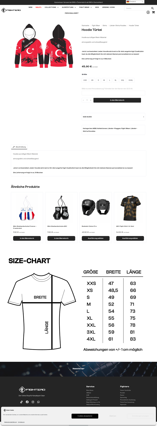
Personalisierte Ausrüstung (127, 400)
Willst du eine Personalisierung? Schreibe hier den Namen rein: (107, 89)
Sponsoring (123, 397)
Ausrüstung (67, 7)
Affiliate (88, 393)
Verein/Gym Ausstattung (127, 402)
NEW (95, 128)
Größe (84, 74)
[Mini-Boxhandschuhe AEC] (61, 208)
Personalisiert (72, 13)
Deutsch (132, 1)
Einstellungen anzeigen (140, 416)
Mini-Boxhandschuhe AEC (57, 226)
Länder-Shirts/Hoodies (118, 25)
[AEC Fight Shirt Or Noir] (130, 208)
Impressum (21, 422)
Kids (97, 7)
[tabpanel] (78, 163)
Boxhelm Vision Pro (89, 226)
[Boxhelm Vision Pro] (96, 208)
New (30, 7)
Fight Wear (84, 7)
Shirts (105, 25)
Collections (50, 7)
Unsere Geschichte (125, 390)
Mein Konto (89, 390)
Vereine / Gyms (108, 7)
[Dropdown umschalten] (58, 7)
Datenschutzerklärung (10, 422)
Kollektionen (102, 128)
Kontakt (122, 393)
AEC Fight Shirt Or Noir (125, 226)
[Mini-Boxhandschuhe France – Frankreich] (27, 208)
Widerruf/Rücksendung (93, 404)
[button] (73, 26)
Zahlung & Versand (92, 400)
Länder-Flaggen (114, 128)
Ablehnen (112, 416)
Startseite (85, 25)
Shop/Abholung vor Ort (93, 402)
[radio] (85, 80)
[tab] (19, 146)
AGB (87, 395)
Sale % (38, 7)
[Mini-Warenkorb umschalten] (153, 12)
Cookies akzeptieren (85, 416)
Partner (122, 395)
